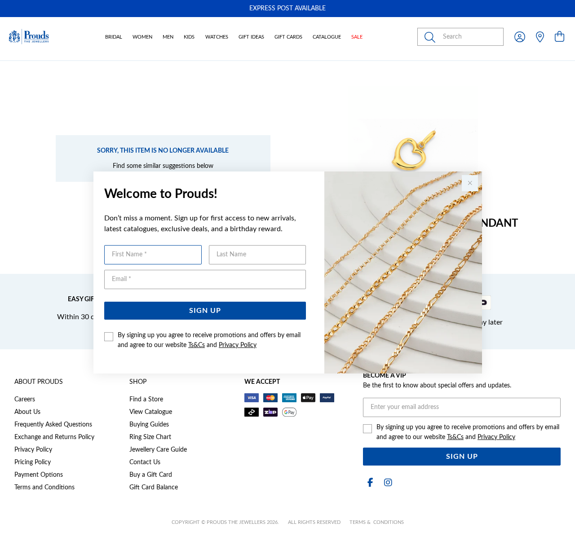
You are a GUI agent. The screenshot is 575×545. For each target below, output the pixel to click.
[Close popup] (470, 183)
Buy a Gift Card (150, 475)
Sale (357, 37)
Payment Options (38, 475)
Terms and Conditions (44, 487)
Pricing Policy (32, 462)
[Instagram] (386, 482)
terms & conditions (376, 522)
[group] (287, 8)
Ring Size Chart (150, 437)
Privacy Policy (238, 345)
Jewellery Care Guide (158, 450)
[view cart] (559, 37)
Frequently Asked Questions (53, 425)
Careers (24, 399)
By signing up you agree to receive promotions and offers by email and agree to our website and (209, 340)
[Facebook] (370, 482)
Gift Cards (288, 37)
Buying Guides (149, 425)
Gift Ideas (251, 37)
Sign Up (205, 310)
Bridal (113, 37)
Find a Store (146, 399)
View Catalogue (150, 412)
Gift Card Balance (153, 487)
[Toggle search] (431, 37)
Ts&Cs (196, 345)
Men (168, 37)
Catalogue (327, 37)
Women (142, 37)
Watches (216, 37)
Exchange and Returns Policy (54, 437)
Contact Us (144, 462)
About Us (27, 412)
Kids (189, 37)
